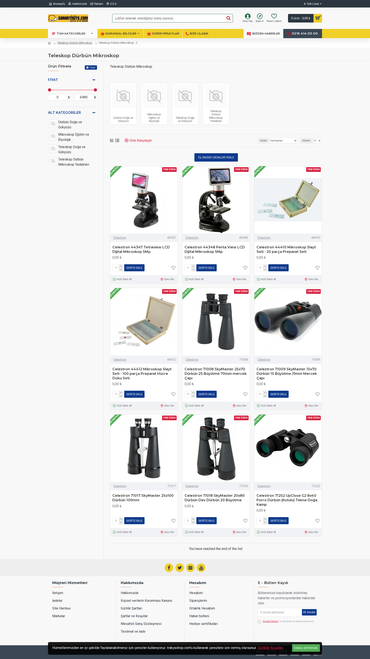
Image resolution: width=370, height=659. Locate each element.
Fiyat (53, 80)
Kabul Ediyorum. (306, 648)
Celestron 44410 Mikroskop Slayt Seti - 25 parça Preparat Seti (286, 249)
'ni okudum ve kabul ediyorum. (289, 621)
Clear (92, 67)
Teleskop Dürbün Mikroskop (74, 42)
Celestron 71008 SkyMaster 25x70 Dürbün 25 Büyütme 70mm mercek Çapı (216, 373)
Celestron (119, 237)
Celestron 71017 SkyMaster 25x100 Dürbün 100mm (143, 498)
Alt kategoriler (64, 113)
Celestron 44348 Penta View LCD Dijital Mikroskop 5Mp (215, 249)
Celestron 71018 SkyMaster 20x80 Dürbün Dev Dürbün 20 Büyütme (215, 498)
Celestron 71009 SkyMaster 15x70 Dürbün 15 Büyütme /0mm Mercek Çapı (287, 373)
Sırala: (263, 140)
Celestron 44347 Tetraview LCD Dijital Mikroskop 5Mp (141, 249)
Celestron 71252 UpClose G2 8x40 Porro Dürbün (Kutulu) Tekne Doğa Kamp (287, 500)
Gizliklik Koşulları (270, 648)
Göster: (306, 140)
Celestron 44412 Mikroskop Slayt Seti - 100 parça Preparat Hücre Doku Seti (142, 373)
